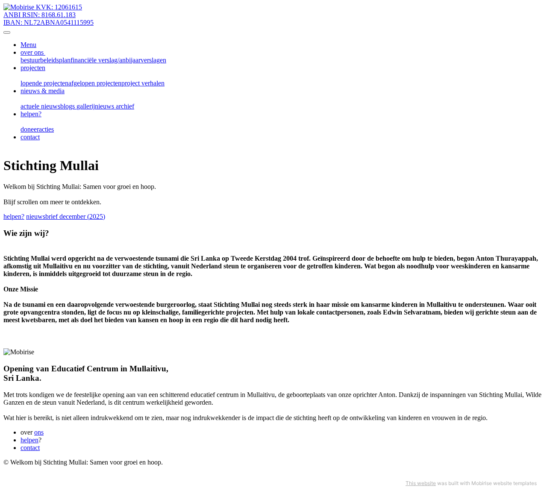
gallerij (85, 106)
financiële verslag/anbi (101, 60)
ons (39, 432)
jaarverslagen (148, 60)
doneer (30, 129)
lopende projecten (44, 83)
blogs (68, 106)
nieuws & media (43, 90)
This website (421, 483)
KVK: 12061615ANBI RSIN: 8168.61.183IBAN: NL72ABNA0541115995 (48, 14)
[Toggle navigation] (6, 32)
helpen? (31, 114)
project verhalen (143, 83)
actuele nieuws (40, 106)
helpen (29, 440)
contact (30, 137)
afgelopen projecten (94, 83)
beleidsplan (55, 60)
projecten (33, 67)
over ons (33, 52)
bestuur (30, 60)
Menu (28, 44)
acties (46, 129)
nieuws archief (114, 106)
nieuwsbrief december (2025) (65, 216)
